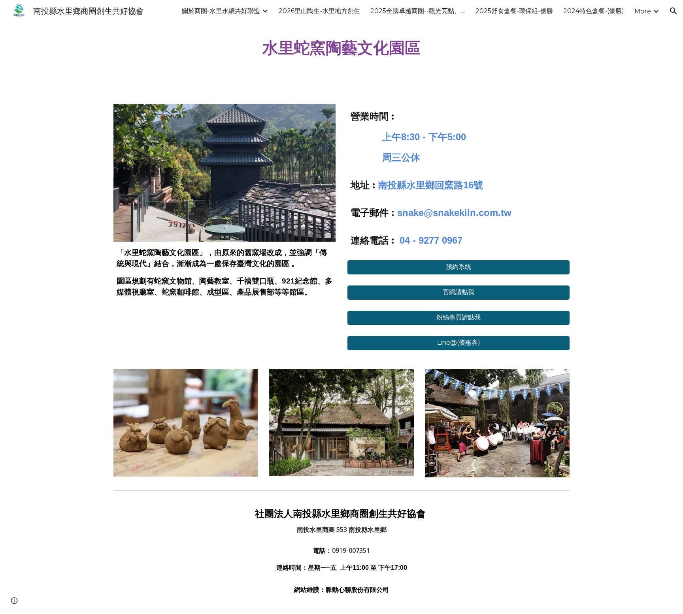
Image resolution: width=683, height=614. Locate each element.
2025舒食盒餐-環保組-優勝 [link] (514, 11)
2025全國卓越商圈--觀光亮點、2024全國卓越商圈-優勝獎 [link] (417, 11)
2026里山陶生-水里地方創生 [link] (319, 11)
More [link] (642, 11)
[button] (673, 11)
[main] (341, 47)
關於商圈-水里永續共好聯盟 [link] (221, 11)
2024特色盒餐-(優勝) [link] (593, 11)
